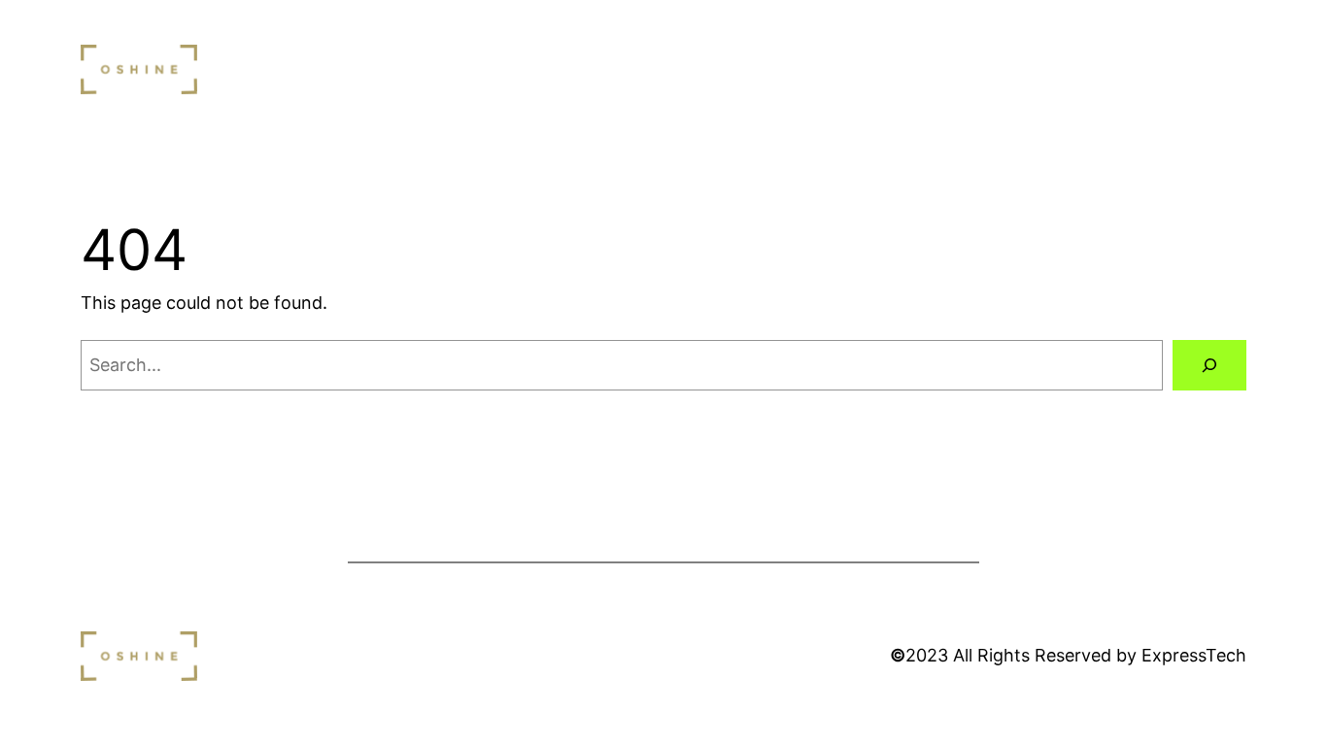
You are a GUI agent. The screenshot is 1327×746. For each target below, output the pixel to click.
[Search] (1209, 365)
